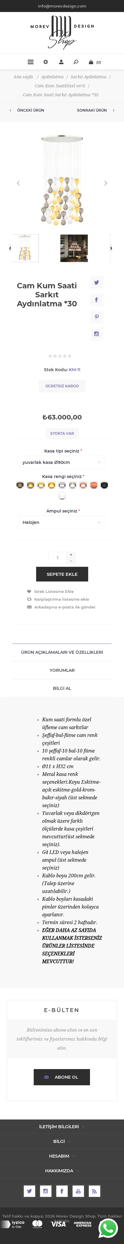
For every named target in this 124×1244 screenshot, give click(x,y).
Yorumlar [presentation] (62, 670)
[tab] (62, 652)
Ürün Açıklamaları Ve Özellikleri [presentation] (62, 652)
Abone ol (66, 1077)
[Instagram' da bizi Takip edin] (45, 1191)
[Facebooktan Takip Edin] (62, 1191)
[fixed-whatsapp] (108, 1228)
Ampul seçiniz (62, 511)
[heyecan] (29, 1191)
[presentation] (10, 248)
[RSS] (94, 1191)
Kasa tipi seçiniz (62, 451)
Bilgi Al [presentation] (62, 688)
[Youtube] (78, 1191)
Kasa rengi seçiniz (62, 476)
